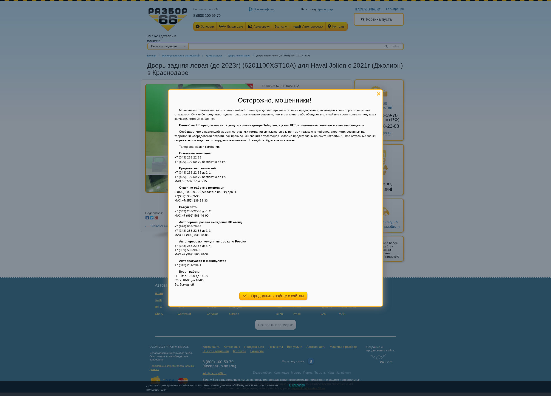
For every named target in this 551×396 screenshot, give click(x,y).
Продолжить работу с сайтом (277, 296)
